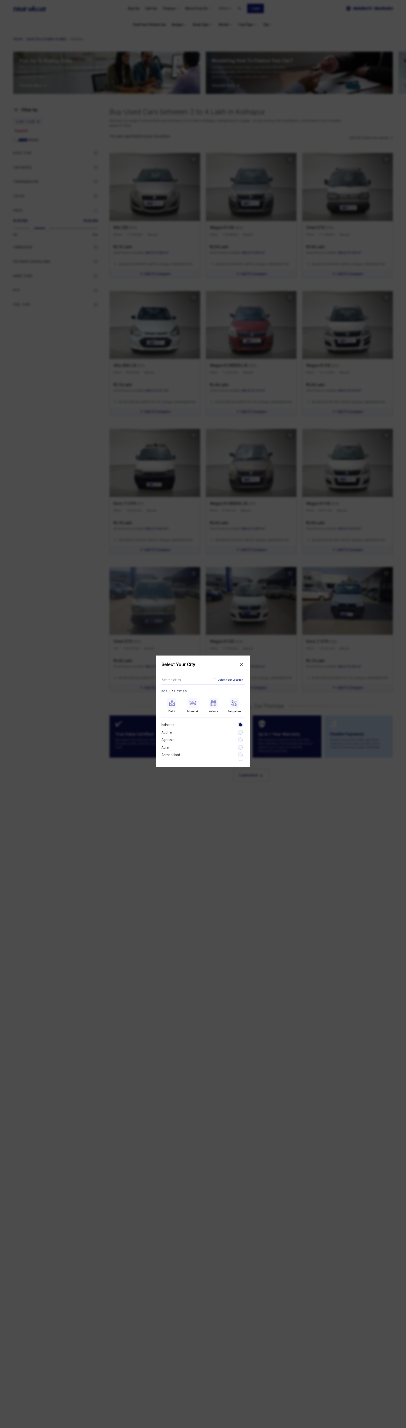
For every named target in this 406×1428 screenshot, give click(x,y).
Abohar (166, 732)
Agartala (167, 740)
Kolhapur (168, 725)
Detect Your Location (230, 679)
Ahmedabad (170, 755)
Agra (165, 747)
